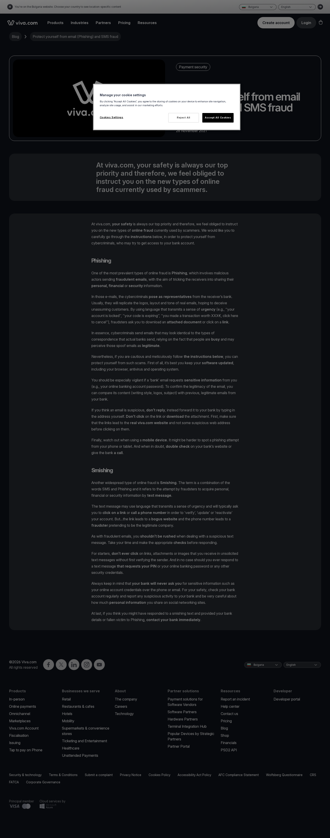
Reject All (183, 117)
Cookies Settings (111, 117)
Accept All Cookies (218, 117)
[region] (166, 107)
